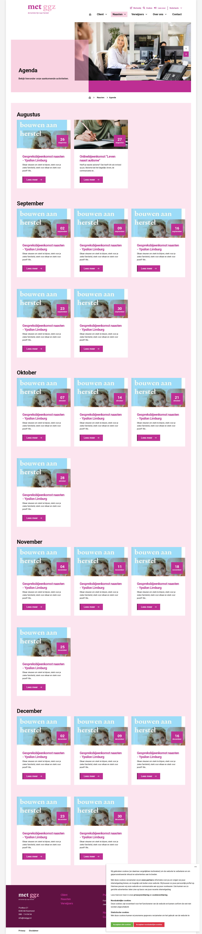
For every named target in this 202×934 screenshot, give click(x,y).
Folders (106, 901)
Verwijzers (138, 14)
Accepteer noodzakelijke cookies (149, 924)
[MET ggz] (42, 9)
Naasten (118, 14)
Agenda (112, 97)
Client (100, 14)
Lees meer (32, 179)
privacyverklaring (141, 895)
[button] (186, 48)
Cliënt (64, 895)
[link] (90, 14)
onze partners (147, 880)
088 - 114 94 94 (25, 914)
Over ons (158, 14)
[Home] (90, 14)
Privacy (22, 931)
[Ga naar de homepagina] (90, 98)
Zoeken (149, 8)
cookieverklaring (159, 895)
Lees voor (162, 8)
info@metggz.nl (25, 918)
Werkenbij (137, 8)
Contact (177, 14)
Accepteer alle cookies (122, 924)
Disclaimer (33, 931)
